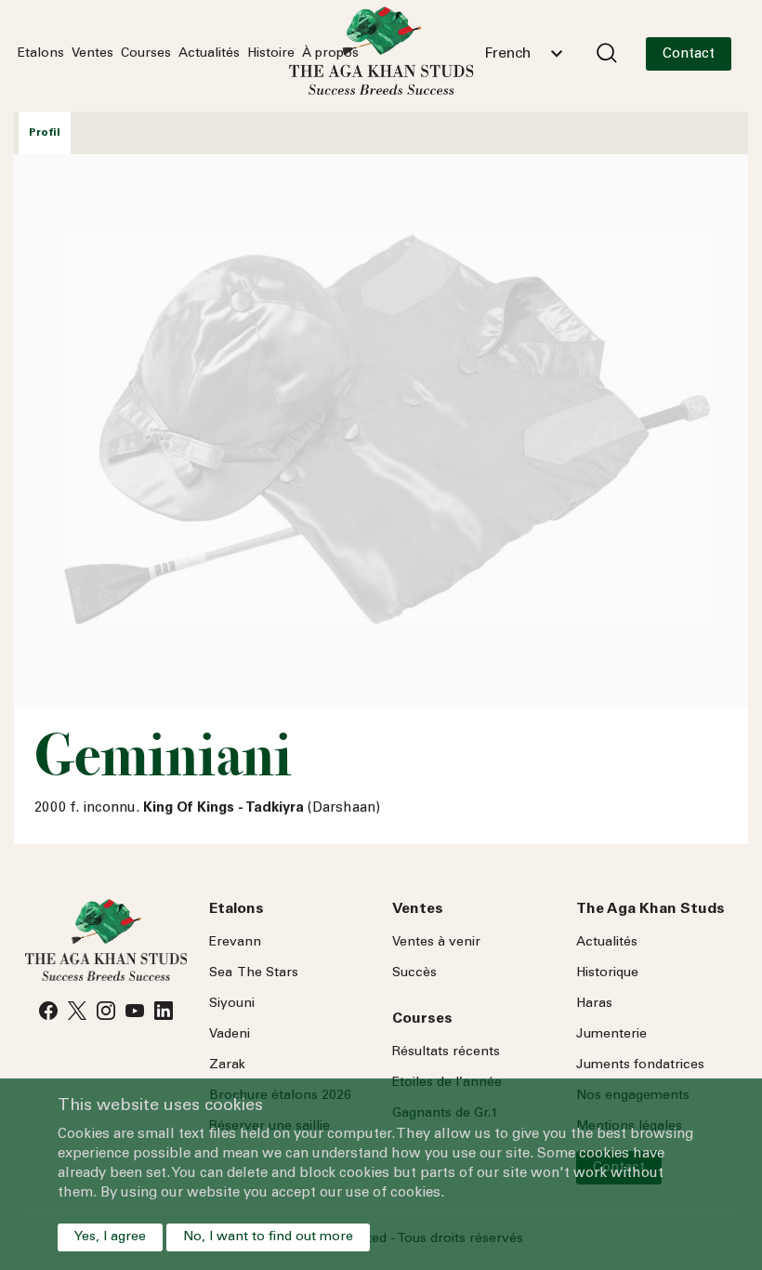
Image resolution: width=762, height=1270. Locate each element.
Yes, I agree (110, 1237)
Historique (607, 973)
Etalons (41, 53)
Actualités (209, 53)
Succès (414, 973)
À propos (330, 53)
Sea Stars (253, 973)
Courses (146, 53)
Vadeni (229, 1034)
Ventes (92, 53)
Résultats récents (446, 1052)
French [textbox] (507, 53)
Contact (689, 54)
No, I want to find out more (268, 1237)
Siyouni (232, 1004)
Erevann (235, 942)
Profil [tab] (44, 133)
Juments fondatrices (640, 1065)
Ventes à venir (436, 942)
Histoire (271, 53)
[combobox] (523, 54)
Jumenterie (611, 1034)
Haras (594, 1004)
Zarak (227, 1065)
